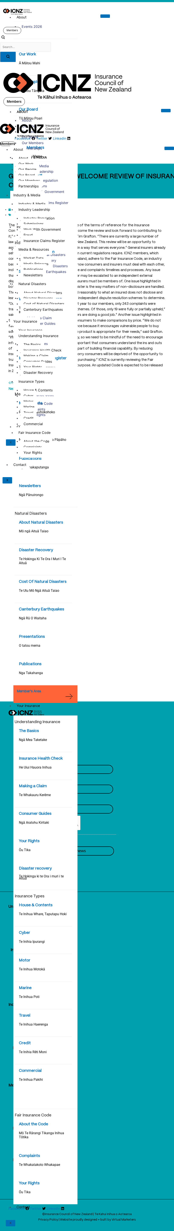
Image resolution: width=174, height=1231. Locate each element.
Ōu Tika (25, 850)
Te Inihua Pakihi (31, 1080)
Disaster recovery (35, 868)
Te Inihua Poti (29, 997)
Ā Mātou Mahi (29, 63)
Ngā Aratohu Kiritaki (34, 823)
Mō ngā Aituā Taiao (33, 531)
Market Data (34, 258)
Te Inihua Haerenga (33, 1024)
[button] (3, 38)
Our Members (33, 143)
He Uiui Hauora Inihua (35, 767)
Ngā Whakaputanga (34, 467)
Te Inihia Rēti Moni (33, 1052)
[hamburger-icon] (105, 16)
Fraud (28, 235)
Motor (24, 960)
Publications (30, 459)
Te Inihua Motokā (32, 969)
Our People (27, 169)
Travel (24, 1015)
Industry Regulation (39, 218)
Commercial (30, 1071)
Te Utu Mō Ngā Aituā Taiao (39, 591)
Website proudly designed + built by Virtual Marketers (98, 1219)
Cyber (24, 933)
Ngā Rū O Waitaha (32, 618)
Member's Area (29, 691)
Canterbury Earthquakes (41, 609)
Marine (25, 988)
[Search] (8, 57)
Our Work (27, 54)
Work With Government (45, 192)
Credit (25, 1043)
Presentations (32, 637)
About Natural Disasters (41, 522)
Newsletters (30, 486)
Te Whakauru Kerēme (35, 795)
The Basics (29, 731)
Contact (23, 1207)
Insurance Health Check (41, 758)
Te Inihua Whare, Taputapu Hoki (43, 914)
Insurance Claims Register (44, 241)
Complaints (29, 1156)
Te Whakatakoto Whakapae (39, 1165)
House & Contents (35, 905)
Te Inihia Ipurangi (32, 942)
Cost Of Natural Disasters (42, 582)
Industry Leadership (34, 209)
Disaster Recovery (36, 550)
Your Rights (29, 841)
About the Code (33, 1124)
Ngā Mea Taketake (33, 740)
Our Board (30, 137)
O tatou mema (29, 646)
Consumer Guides (35, 814)
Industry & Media (32, 157)
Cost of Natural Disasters (44, 304)
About (22, 17)
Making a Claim (33, 786)
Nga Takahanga (31, 673)
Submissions (34, 224)
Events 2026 (32, 26)
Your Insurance (28, 706)
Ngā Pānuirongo (31, 495)
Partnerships (32, 148)
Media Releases (36, 264)
